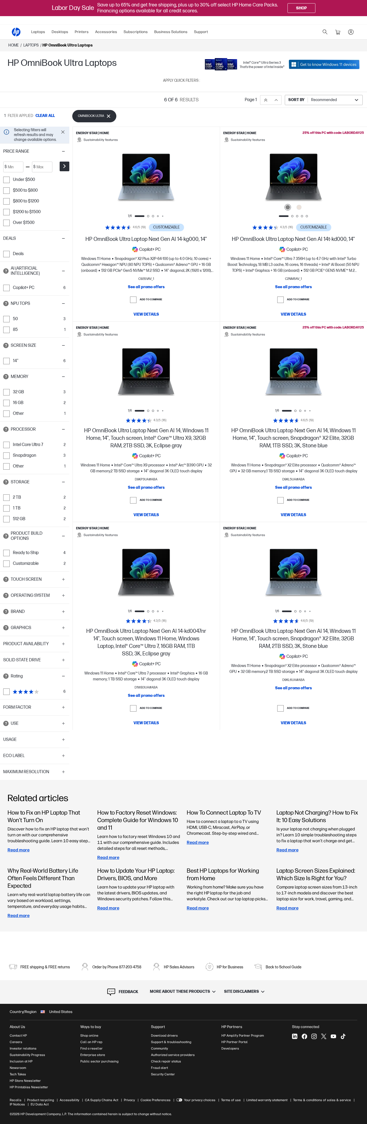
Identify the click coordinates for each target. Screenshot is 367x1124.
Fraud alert (159, 1068)
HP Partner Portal (234, 1042)
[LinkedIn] (294, 1036)
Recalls (15, 1100)
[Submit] (64, 166)
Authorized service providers (173, 1055)
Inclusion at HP (21, 1061)
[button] (34, 151)
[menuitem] (38, 32)
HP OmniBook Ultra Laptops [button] (67, 45)
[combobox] (324, 100)
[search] (325, 32)
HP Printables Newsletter (29, 1087)
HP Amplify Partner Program (242, 1035)
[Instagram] (314, 1036)
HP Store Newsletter (25, 1081)
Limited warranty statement (266, 1100)
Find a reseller (91, 1048)
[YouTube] (333, 1036)
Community (159, 1048)
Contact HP (18, 1035)
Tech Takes (18, 1074)
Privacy (129, 1100)
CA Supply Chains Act (101, 1100)
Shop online (89, 1035)
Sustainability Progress (27, 1055)
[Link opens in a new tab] (324, 64)
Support (201, 32)
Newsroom (18, 1068)
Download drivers (164, 1035)
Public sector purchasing (99, 1061)
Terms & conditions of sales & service (322, 1100)
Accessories (106, 32)
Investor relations (23, 1048)
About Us (17, 1027)
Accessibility (69, 1100)
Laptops (38, 32)
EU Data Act (40, 1104)
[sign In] (350, 32)
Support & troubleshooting (171, 1042)
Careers (16, 1042)
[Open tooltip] (6, 271)
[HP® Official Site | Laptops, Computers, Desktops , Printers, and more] (16, 32)
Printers (82, 32)
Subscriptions (136, 32)
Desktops (60, 32)
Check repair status (166, 1061)
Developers (230, 1048)
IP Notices (17, 1104)
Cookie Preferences (156, 1100)
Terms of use (231, 1100)
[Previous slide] (118, 179)
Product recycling (40, 1100)
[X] (323, 1036)
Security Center (163, 1074)
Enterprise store (92, 1055)
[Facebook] (304, 1036)
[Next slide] (174, 179)
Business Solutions (171, 32)
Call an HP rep (91, 1042)
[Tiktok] (343, 1036)
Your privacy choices (199, 1100)
